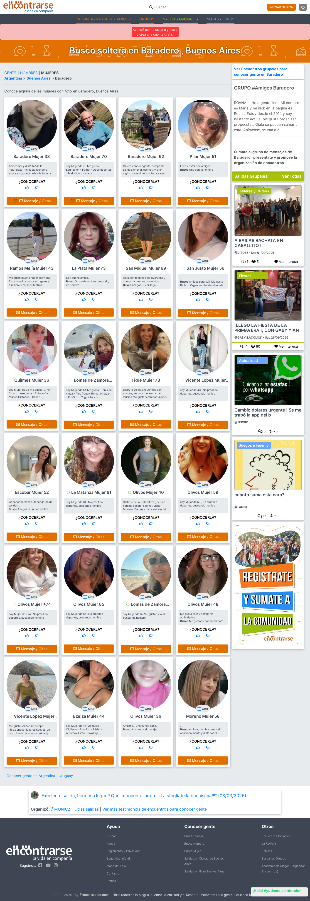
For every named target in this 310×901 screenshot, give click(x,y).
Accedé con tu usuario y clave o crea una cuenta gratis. (155, 32)
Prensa (111, 881)
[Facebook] (39, 865)
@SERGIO (241, 422)
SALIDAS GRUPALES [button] (180, 19)
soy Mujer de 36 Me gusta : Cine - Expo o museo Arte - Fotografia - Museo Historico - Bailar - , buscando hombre (30, 395)
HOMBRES (29, 72)
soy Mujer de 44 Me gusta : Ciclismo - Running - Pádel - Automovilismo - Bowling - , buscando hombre (84, 731)
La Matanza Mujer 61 (91, 492)
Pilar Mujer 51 (203, 156)
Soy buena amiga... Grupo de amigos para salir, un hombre (87, 281)
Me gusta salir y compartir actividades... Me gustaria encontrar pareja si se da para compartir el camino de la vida (203, 621)
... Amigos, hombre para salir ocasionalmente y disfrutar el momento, (200, 731)
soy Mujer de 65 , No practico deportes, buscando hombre (84, 615)
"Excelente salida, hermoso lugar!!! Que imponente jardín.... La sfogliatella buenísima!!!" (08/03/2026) (143, 795)
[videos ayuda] (303, 7)
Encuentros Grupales (276, 836)
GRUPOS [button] (146, 19)
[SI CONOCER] (27, 187)
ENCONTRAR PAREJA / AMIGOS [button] (103, 19)
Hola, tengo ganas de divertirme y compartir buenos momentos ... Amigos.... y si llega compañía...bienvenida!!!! (144, 283)
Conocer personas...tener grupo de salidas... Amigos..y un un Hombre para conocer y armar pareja (30, 507)
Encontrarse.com (94, 894)
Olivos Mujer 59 (202, 492)
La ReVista (269, 843)
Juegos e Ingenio (254, 445)
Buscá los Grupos (274, 858)
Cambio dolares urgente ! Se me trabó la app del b (267, 413)
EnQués (267, 851)
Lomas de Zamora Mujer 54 (91, 382)
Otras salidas (86, 809)
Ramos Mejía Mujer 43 (32, 268)
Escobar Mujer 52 (32, 492)
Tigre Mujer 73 (145, 380)
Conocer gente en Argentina (31, 775)
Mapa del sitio (116, 866)
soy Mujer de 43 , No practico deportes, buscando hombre (199, 391)
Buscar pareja (193, 836)
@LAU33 (240, 507)
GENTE (11, 72)
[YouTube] (47, 865)
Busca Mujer (192, 851)
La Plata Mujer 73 (89, 268)
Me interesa (288, 261)
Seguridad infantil (118, 858)
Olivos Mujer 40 (148, 492)
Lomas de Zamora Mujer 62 (148, 606)
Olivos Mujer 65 (88, 604)
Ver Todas (292, 176)
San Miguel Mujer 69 (146, 268)
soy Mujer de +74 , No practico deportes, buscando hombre (28, 615)
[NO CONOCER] (36, 187)
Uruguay (66, 775)
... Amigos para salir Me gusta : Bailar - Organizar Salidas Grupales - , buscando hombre (202, 283)
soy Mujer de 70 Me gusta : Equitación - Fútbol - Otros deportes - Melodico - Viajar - (88, 169)
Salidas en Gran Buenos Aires (204, 871)
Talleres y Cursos (254, 191)
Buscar (111, 836)
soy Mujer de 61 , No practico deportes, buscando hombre (84, 503)
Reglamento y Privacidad (123, 851)
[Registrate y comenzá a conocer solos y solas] (268, 585)
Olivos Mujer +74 (34, 604)
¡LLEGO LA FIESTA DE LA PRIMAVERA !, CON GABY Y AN (266, 328)
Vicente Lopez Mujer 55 (34, 718)
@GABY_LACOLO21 (248, 337)
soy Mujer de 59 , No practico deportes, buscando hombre (198, 503)
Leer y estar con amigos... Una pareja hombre (196, 167)
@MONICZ (60, 809)
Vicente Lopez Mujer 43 (205, 382)
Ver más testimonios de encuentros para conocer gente (154, 809)
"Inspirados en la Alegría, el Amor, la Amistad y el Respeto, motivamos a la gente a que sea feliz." (185, 895)
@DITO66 (241, 252)
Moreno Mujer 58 (203, 716)
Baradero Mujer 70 (89, 156)
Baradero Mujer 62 (146, 156)
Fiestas (245, 276)
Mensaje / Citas (37, 201)
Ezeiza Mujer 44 (89, 716)
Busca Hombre (194, 843)
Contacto (113, 873)
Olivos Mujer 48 (203, 604)
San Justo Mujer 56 (205, 268)
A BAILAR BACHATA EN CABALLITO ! (258, 243)
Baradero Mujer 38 (31, 156)
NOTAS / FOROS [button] (220, 19)
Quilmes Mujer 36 (31, 380)
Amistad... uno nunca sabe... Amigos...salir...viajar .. (141, 727)
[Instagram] (55, 865)
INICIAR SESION (281, 7)
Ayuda (111, 843)
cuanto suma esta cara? (259, 494)
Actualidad (248, 360)
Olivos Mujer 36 (145, 716)
